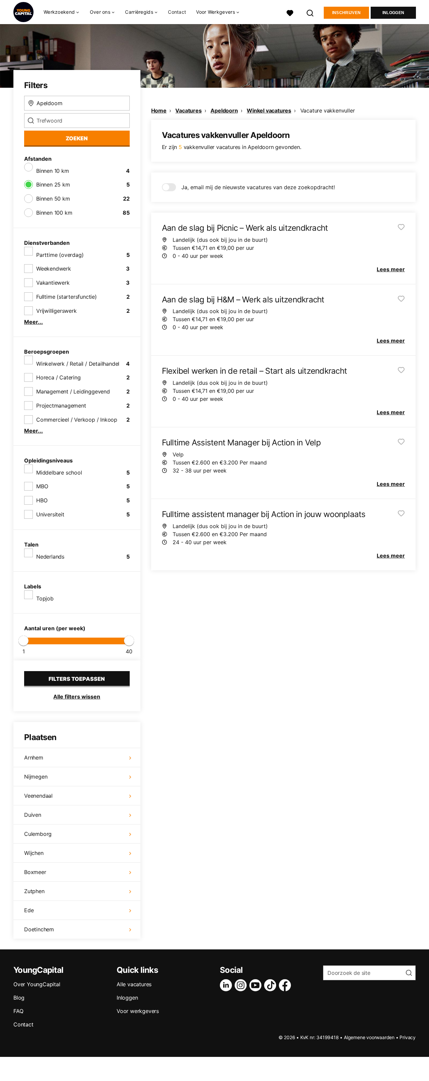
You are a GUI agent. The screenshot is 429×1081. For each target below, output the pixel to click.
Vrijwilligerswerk (56, 310)
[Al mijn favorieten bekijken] (290, 12)
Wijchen (34, 853)
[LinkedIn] (227, 985)
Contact (177, 12)
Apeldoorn (224, 110)
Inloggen (393, 12)
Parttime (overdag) (59, 254)
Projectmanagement (61, 405)
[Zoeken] (310, 12)
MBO (42, 486)
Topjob (45, 598)
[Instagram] (242, 985)
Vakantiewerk (53, 282)
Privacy (408, 1037)
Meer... (33, 321)
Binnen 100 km (54, 212)
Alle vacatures (134, 984)
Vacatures (188, 110)
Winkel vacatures (269, 110)
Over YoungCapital (36, 984)
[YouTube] (256, 985)
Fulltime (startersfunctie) (66, 296)
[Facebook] (286, 985)
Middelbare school (59, 472)
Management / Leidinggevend (73, 391)
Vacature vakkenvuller (327, 110)
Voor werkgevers (138, 1011)
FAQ (18, 1011)
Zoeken (77, 138)
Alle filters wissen (76, 696)
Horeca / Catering (58, 377)
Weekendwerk (53, 268)
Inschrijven (346, 12)
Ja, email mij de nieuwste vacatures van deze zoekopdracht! (258, 187)
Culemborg (38, 834)
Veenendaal (38, 795)
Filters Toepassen (77, 678)
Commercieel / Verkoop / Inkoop (76, 419)
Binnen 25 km (53, 184)
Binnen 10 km (52, 170)
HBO (41, 500)
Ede (29, 910)
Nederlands (50, 556)
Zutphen (34, 891)
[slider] (23, 641)
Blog (18, 997)
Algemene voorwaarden (369, 1037)
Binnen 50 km (53, 198)
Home (159, 110)
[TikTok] (271, 985)
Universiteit (50, 514)
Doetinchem (39, 929)
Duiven (32, 814)
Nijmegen (35, 776)
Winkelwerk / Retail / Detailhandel (77, 363)
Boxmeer (35, 872)
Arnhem (33, 757)
